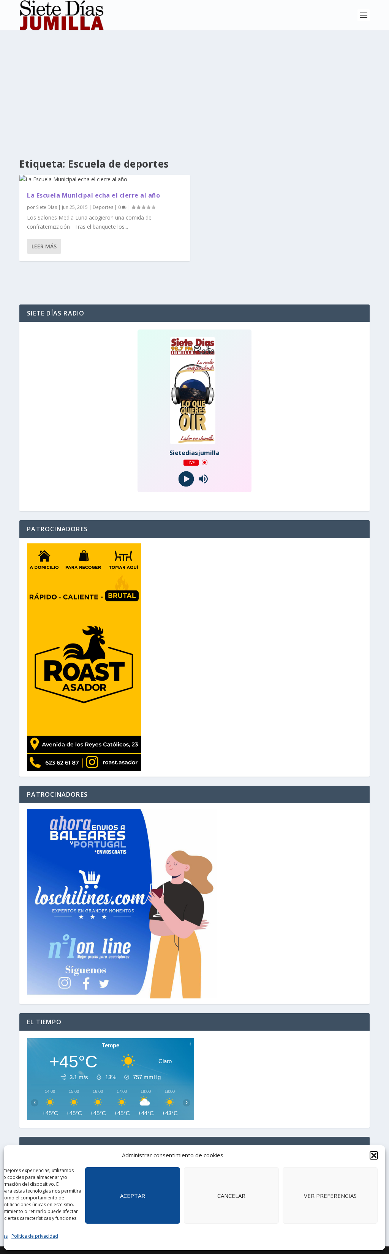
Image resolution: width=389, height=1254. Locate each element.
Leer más (44, 246)
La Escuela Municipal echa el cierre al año (93, 195)
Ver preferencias (330, 1195)
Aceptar (132, 1195)
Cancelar (231, 1195)
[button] (374, 1155)
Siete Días (46, 207)
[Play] (186, 478)
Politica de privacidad (34, 1236)
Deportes (103, 207)
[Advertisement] (194, 87)
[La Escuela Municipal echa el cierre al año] (104, 179)
